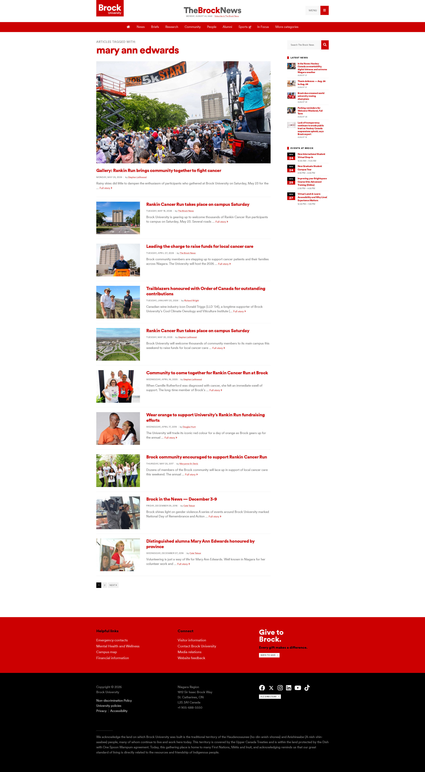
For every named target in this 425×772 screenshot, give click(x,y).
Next (113, 585)
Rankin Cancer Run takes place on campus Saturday (197, 204)
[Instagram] (280, 687)
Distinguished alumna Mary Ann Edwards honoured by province (200, 543)
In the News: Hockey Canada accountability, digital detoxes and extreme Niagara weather (312, 68)
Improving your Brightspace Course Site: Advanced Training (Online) (312, 181)
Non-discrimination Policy (114, 700)
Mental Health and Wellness (117, 646)
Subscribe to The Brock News (227, 16)
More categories (286, 27)
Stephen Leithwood (137, 177)
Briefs (155, 27)
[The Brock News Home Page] (212, 10)
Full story (105, 188)
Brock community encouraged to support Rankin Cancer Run (206, 457)
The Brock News (186, 210)
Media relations (189, 652)
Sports (243, 27)
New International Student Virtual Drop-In (311, 156)
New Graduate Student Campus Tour (310, 168)
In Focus (263, 27)
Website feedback (191, 658)
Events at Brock (302, 148)
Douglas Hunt (189, 426)
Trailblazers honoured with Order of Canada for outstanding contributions (205, 291)
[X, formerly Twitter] (271, 688)
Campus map (106, 652)
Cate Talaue (189, 505)
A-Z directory (268, 696)
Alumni (227, 27)
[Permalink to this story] (183, 162)
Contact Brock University (197, 646)
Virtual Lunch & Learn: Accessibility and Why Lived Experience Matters (312, 197)
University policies (108, 706)
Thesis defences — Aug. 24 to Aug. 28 (312, 82)
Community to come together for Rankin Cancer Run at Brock (207, 372)
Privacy (101, 711)
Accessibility (119, 711)
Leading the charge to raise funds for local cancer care (199, 246)
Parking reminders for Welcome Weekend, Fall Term (310, 110)
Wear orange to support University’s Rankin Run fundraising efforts (205, 417)
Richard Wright (191, 300)
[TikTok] (307, 687)
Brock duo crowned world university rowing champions (311, 96)
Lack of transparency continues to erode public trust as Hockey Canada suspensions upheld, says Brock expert (311, 128)
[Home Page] (128, 27)
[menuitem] (317, 10)
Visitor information (192, 640)
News (141, 27)
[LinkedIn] (288, 687)
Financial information (112, 658)
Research (171, 27)
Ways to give (267, 655)
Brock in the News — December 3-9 (181, 499)
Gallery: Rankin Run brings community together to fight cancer (158, 170)
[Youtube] (298, 687)
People (211, 27)
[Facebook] (262, 687)
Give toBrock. (271, 636)
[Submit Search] (325, 44)
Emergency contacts (112, 640)
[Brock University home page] (110, 8)
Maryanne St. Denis (188, 463)
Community (193, 27)
